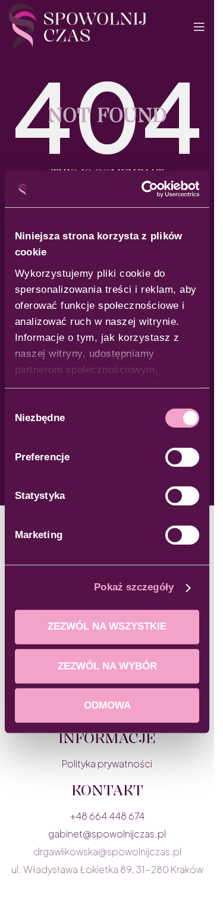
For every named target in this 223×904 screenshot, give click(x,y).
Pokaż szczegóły (134, 587)
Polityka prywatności (107, 763)
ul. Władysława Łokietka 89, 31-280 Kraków (107, 869)
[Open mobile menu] (199, 27)
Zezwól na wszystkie (107, 626)
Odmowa (107, 705)
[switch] (182, 457)
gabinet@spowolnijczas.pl (107, 833)
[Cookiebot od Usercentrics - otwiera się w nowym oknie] (150, 189)
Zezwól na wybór (107, 666)
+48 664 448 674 (107, 816)
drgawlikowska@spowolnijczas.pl (107, 851)
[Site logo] (77, 25)
